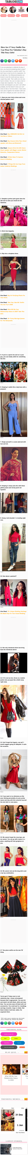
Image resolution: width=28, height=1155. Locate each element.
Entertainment (19, 4)
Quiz (11, 4)
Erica (26, 58)
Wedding (3, 15)
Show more (22, 1047)
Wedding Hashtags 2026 (8, 1034)
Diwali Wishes (6, 1042)
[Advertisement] (14, 32)
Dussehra (19, 1042)
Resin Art (5, 4)
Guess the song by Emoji (9, 1047)
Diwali (5, 1038)
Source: (2, 129)
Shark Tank (11, 15)
